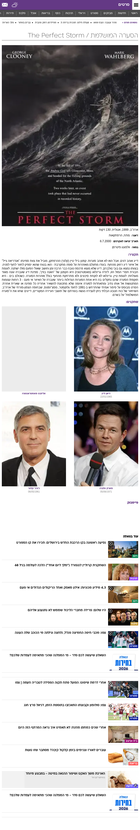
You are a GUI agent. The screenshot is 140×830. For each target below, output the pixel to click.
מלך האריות (8, 23)
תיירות (10, 13)
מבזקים (108, 13)
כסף (57, 13)
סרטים (123, 5)
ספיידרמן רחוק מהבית (45, 23)
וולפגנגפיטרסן (121, 247)
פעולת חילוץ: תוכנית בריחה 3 (75, 23)
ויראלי (81, 13)
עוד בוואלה (130, 536)
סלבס (22, 13)
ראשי (134, 13)
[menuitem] (122, 13)
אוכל (33, 13)
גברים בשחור (24, 23)
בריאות (46, 13)
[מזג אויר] (15, 5)
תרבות (69, 13)
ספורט (94, 13)
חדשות (122, 13)
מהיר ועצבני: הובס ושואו (105, 23)
